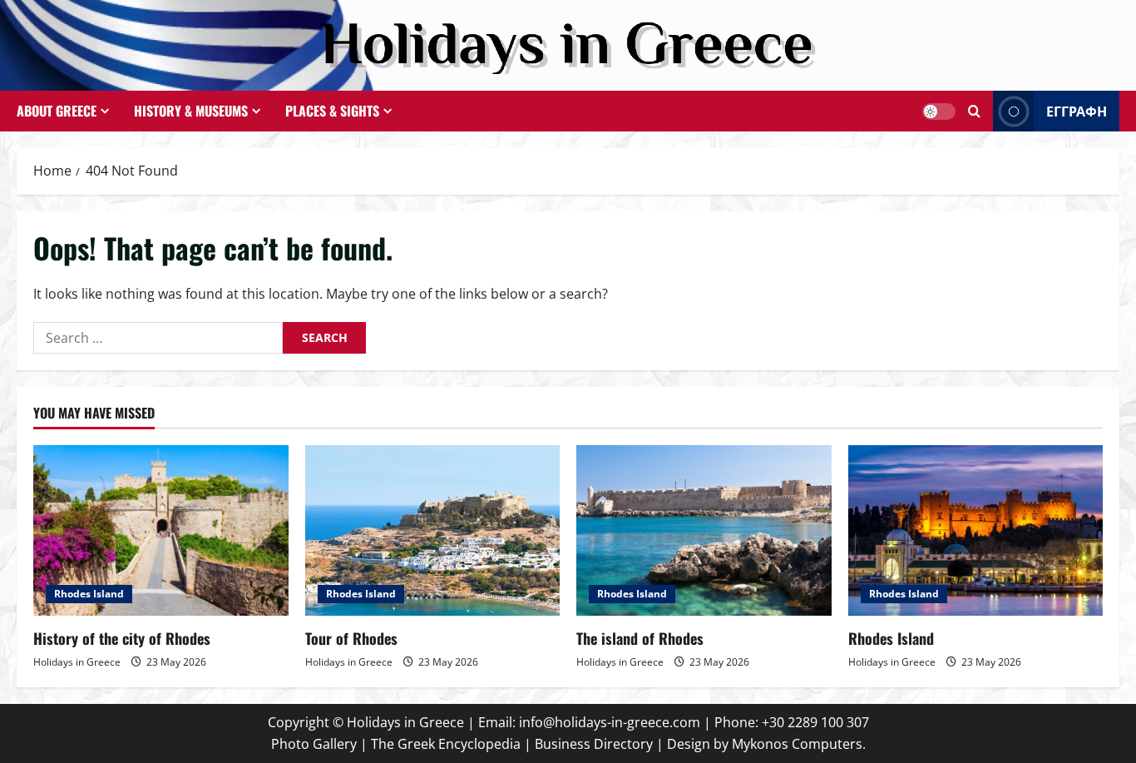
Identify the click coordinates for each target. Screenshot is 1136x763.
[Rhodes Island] (976, 530)
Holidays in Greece (77, 662)
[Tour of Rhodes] (433, 530)
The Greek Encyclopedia (446, 744)
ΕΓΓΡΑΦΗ (1076, 111)
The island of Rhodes (640, 638)
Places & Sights (332, 111)
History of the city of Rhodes (121, 638)
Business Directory (594, 744)
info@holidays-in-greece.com (609, 722)
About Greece (56, 111)
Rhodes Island (89, 594)
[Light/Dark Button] (939, 111)
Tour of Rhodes (351, 638)
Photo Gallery (314, 744)
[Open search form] (974, 111)
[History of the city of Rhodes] (161, 530)
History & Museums (191, 111)
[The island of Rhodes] (704, 530)
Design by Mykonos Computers (764, 744)
